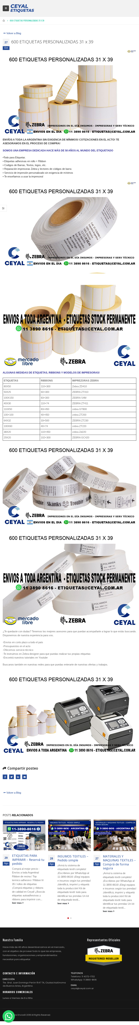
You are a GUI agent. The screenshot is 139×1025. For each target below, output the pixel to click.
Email (24, 777)
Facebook (5, 777)
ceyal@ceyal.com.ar (82, 988)
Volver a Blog (13, 33)
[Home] (22, 8)
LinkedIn (18, 777)
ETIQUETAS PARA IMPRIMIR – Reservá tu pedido (28, 860)
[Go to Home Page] (4, 20)
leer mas (17, 903)
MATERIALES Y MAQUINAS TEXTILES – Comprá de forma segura (119, 862)
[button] (68, 918)
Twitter (11, 777)
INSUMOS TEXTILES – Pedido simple (72, 858)
